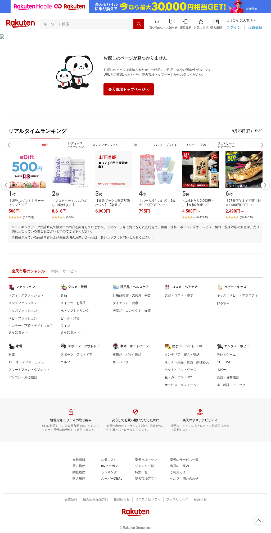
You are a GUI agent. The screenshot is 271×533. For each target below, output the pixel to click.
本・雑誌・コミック (231, 385)
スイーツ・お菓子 (73, 303)
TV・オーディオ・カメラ (26, 362)
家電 (11, 354)
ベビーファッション (22, 318)
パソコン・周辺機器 (22, 377)
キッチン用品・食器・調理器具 (187, 362)
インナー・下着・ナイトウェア (30, 326)
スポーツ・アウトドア (76, 354)
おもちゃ (223, 303)
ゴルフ (65, 362)
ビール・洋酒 (70, 318)
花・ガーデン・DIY (178, 377)
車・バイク (121, 362)
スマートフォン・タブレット (29, 369)
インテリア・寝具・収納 (182, 354)
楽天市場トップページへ (128, 89)
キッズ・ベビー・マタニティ (237, 295)
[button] (172, 24)
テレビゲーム (226, 354)
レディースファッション (25, 295)
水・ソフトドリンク (75, 311)
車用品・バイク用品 (127, 354)
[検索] (138, 24)
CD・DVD (224, 362)
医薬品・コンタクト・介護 (132, 311)
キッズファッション (22, 311)
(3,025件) (28, 217)
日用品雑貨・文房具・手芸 (132, 295)
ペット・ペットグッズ (180, 369)
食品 (64, 295)
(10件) (70, 217)
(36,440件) (246, 217)
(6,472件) (202, 217)
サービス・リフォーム (180, 385)
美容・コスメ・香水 (179, 295)
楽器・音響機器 (228, 377)
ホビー (221, 369)
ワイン (65, 326)
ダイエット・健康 (125, 303)
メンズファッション (22, 303)
